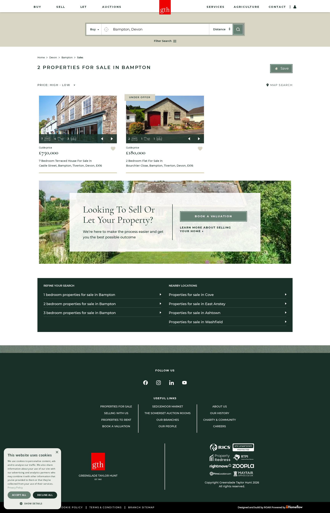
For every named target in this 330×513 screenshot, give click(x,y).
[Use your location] (106, 29)
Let (83, 7)
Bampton (67, 57)
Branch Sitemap (141, 507)
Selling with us (116, 413)
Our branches (167, 420)
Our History (219, 413)
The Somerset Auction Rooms (168, 413)
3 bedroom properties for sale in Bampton (80, 313)
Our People (168, 426)
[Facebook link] (145, 382)
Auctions (111, 7)
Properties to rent (116, 420)
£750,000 (48, 152)
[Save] (113, 149)
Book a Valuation (213, 216)
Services (215, 7)
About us (219, 406)
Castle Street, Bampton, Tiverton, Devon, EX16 (70, 163)
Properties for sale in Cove (191, 295)
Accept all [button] (19, 495)
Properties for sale (116, 406)
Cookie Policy (71, 507)
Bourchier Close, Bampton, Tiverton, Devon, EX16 (159, 163)
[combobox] (160, 29)
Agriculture (247, 7)
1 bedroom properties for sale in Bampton (79, 295)
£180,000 (135, 152)
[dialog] (32, 478)
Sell (60, 7)
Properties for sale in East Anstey (197, 304)
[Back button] (102, 138)
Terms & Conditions (105, 507)
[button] (281, 68)
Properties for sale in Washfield (196, 322)
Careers (219, 426)
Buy (37, 7)
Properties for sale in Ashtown (194, 313)
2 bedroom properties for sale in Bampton (80, 304)
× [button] (56, 452)
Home (41, 57)
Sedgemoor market (167, 406)
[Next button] (112, 138)
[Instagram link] (158, 382)
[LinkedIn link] (171, 382)
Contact (277, 7)
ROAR (267, 507)
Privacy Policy (15, 487)
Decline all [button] (45, 495)
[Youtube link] (184, 382)
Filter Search (163, 41)
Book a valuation (116, 426)
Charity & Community (219, 420)
